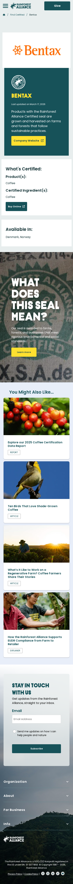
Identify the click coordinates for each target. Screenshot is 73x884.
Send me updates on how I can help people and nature (36, 733)
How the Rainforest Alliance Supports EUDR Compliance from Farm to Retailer (35, 640)
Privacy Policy (15, 873)
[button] (5, 6)
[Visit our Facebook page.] (43, 873)
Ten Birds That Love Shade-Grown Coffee (32, 508)
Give (57, 6)
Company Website (27, 140)
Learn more (24, 352)
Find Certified (17, 14)
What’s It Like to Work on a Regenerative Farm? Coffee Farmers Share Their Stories (34, 573)
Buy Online (14, 206)
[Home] (20, 5)
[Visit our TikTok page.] (58, 873)
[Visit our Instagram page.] (48, 873)
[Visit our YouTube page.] (62, 873)
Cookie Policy (31, 873)
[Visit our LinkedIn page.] (53, 873)
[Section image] (36, 434)
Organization (15, 781)
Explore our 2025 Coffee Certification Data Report (35, 444)
